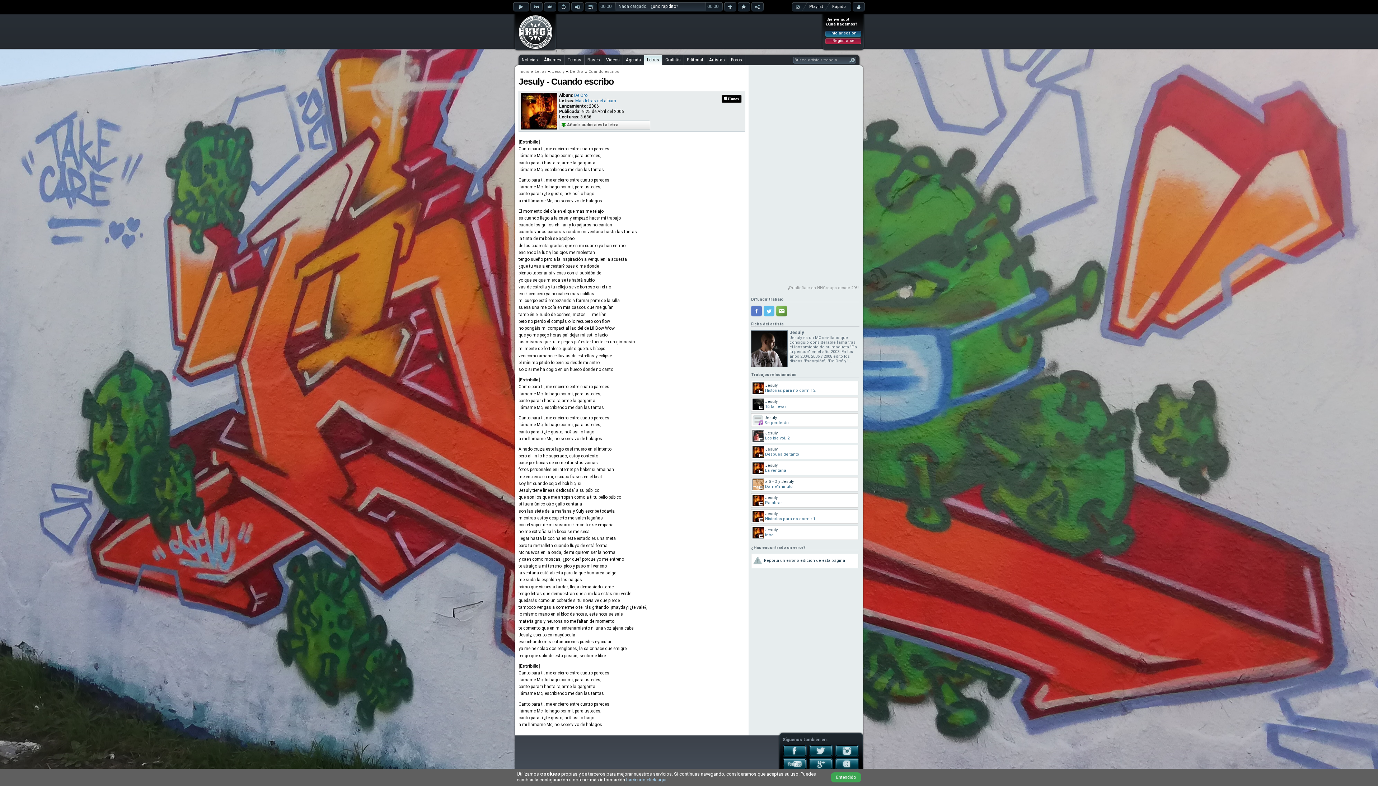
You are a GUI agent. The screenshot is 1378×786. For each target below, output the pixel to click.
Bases (593, 59)
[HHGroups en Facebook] (795, 755)
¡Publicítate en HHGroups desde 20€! (823, 288)
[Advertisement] (689, 31)
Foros (736, 59)
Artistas (717, 59)
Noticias (530, 59)
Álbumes (552, 59)
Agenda (633, 59)
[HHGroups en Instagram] (847, 755)
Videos (613, 59)
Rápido (839, 6)
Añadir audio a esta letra (592, 124)
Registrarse (843, 40)
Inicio (524, 71)
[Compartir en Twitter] (769, 311)
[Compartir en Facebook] (756, 311)
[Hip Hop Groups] (533, 48)
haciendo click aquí (646, 779)
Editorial (695, 59)
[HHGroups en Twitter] (821, 755)
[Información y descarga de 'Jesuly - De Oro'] (539, 127)
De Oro (576, 71)
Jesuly (558, 71)
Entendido (846, 777)
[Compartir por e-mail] (781, 311)
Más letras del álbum (595, 100)
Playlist (816, 6)
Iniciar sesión (843, 33)
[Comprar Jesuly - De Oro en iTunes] (732, 102)
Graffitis (673, 59)
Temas (574, 59)
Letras (653, 59)
